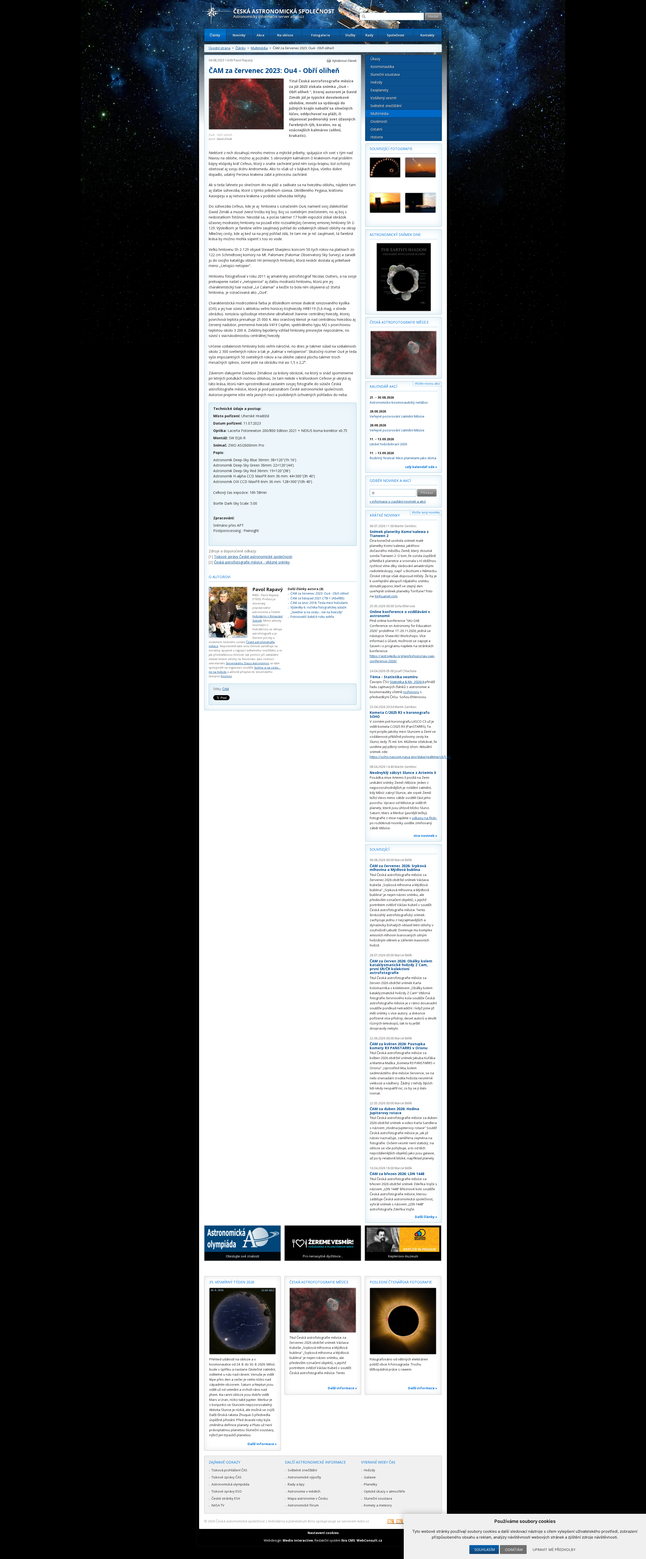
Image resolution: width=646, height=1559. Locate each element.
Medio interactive (298, 1540)
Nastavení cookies (323, 1532)
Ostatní (376, 129)
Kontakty (427, 35)
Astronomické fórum (303, 1505)
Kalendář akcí (383, 386)
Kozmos (226, 676)
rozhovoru (411, 692)
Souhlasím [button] (484, 1549)
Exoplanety (379, 90)
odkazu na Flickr (424, 818)
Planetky (370, 1484)
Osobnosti (378, 121)
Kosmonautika (382, 66)
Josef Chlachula (405, 671)
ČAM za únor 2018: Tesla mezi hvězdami (319, 603)
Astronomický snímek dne (395, 234)
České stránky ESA (225, 1498)
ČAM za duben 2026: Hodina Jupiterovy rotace (394, 1110)
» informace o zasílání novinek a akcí (398, 501)
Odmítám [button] (514, 1549)
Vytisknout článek (344, 61)
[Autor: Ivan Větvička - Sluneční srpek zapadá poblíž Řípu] (385, 203)
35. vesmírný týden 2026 (231, 1282)
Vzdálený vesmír (383, 97)
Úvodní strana (219, 48)
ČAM (225, 689)
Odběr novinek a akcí (390, 480)
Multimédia (259, 48)
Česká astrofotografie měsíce (399, 322)
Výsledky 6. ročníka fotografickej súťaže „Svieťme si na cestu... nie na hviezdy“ (318, 609)
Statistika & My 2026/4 (407, 681)
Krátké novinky (385, 515)
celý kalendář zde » (421, 467)
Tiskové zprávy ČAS (226, 1477)
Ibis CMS (348, 1540)
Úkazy (375, 58)
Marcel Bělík (403, 860)
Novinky (239, 35)
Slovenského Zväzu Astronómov (247, 663)
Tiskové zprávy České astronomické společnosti (253, 556)
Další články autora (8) (305, 589)
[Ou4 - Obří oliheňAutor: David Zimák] (246, 128)
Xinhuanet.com (385, 596)
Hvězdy (376, 82)
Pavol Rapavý (243, 60)
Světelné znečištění (385, 105)
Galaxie (370, 1477)
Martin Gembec (406, 526)
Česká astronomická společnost (240, 1521)
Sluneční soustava (385, 74)
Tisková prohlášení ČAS (229, 1470)
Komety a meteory (378, 1505)
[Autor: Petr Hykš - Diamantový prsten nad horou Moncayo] (420, 167)
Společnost (395, 35)
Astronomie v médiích (304, 1491)
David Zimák (224, 139)
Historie (376, 137)
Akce (260, 35)
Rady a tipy (296, 1484)
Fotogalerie (320, 35)
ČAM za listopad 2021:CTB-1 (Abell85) (317, 598)
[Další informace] (242, 1321)
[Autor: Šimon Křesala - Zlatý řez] (385, 167)
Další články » (426, 1216)
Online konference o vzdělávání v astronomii (400, 613)
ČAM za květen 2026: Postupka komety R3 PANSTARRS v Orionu (398, 1045)
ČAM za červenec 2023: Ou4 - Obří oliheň (319, 593)
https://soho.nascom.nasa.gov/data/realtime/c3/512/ (410, 756)
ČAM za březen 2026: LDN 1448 (397, 1173)
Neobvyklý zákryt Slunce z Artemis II (403, 772)
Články (215, 35)
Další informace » (262, 1444)
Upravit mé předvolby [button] (554, 1549)
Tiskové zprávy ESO (226, 1491)
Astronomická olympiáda (230, 1484)
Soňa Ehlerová (405, 606)
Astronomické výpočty (304, 1477)
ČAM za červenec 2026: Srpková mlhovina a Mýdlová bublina (398, 867)
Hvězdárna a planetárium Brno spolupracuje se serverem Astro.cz (318, 1521)
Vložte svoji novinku (426, 512)
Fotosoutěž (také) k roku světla (312, 617)
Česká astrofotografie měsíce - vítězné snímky (252, 562)
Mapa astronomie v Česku (308, 1498)
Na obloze (285, 35)
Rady (369, 35)
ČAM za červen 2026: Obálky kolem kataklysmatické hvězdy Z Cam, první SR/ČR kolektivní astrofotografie (401, 967)
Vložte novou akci (427, 383)
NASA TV (217, 1505)
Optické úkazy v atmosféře (384, 1491)
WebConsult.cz (369, 1540)
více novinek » (425, 835)
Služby (350, 35)
